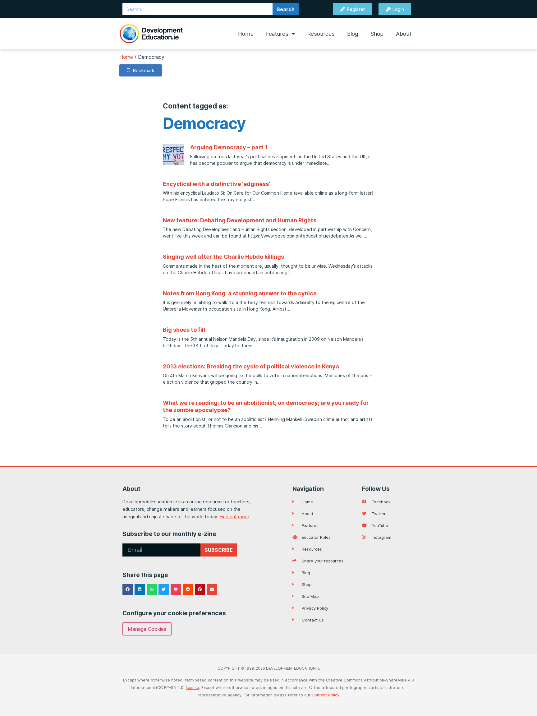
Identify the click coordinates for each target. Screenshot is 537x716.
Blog (352, 33)
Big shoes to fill (184, 329)
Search (286, 9)
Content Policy (325, 695)
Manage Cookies (147, 629)
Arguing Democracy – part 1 (229, 147)
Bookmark (142, 70)
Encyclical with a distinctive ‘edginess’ (216, 184)
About (403, 33)
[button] (127, 589)
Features (277, 33)
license (192, 687)
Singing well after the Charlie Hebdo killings (223, 256)
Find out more (234, 516)
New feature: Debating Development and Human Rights (239, 220)
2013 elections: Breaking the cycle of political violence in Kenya (251, 366)
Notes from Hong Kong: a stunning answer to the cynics (239, 293)
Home (246, 33)
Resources (321, 33)
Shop (376, 33)
